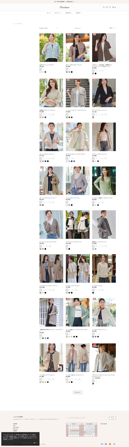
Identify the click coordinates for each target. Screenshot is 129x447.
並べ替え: (41, 28)
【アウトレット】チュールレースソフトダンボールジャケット (103, 375)
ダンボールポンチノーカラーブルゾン (75, 154)
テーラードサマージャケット (99, 110)
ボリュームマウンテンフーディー (48, 198)
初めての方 (15, 429)
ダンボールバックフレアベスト (74, 242)
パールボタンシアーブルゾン (46, 375)
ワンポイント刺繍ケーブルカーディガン (102, 198)
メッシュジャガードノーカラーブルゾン (76, 110)
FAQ (14, 425)
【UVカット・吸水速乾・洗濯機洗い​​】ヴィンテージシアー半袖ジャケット (102, 65)
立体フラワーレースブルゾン (46, 65)
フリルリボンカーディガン (73, 198)
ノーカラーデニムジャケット (99, 329)
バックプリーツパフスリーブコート (48, 285)
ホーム (14, 23)
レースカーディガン (97, 285)
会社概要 (15, 423)
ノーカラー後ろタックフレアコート (75, 375)
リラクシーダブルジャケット (99, 154)
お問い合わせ (16, 427)
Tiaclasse (64, 7)
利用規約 (15, 430)
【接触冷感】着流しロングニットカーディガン (50, 330)
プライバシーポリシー (27, 442)
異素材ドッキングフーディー (99, 242)
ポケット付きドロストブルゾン (74, 65)
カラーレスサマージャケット (46, 154)
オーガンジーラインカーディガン (48, 242)
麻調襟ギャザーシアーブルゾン (47, 110)
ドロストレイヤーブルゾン (73, 285)
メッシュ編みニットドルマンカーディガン (76, 329)
